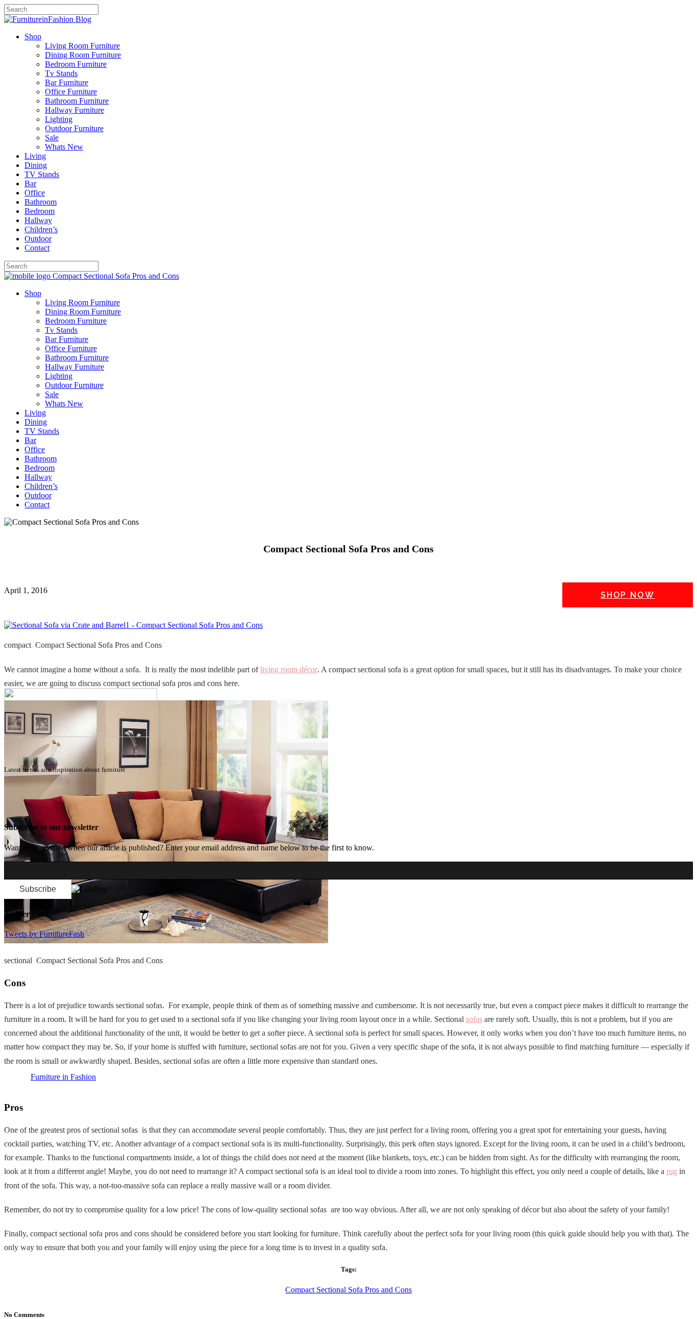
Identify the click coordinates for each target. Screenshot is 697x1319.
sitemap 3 (84, 807)
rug (671, 1171)
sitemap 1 (19, 807)
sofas (474, 1019)
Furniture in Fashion (63, 1076)
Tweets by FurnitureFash (44, 934)
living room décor (288, 669)
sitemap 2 (52, 807)
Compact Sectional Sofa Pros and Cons (348, 1289)
